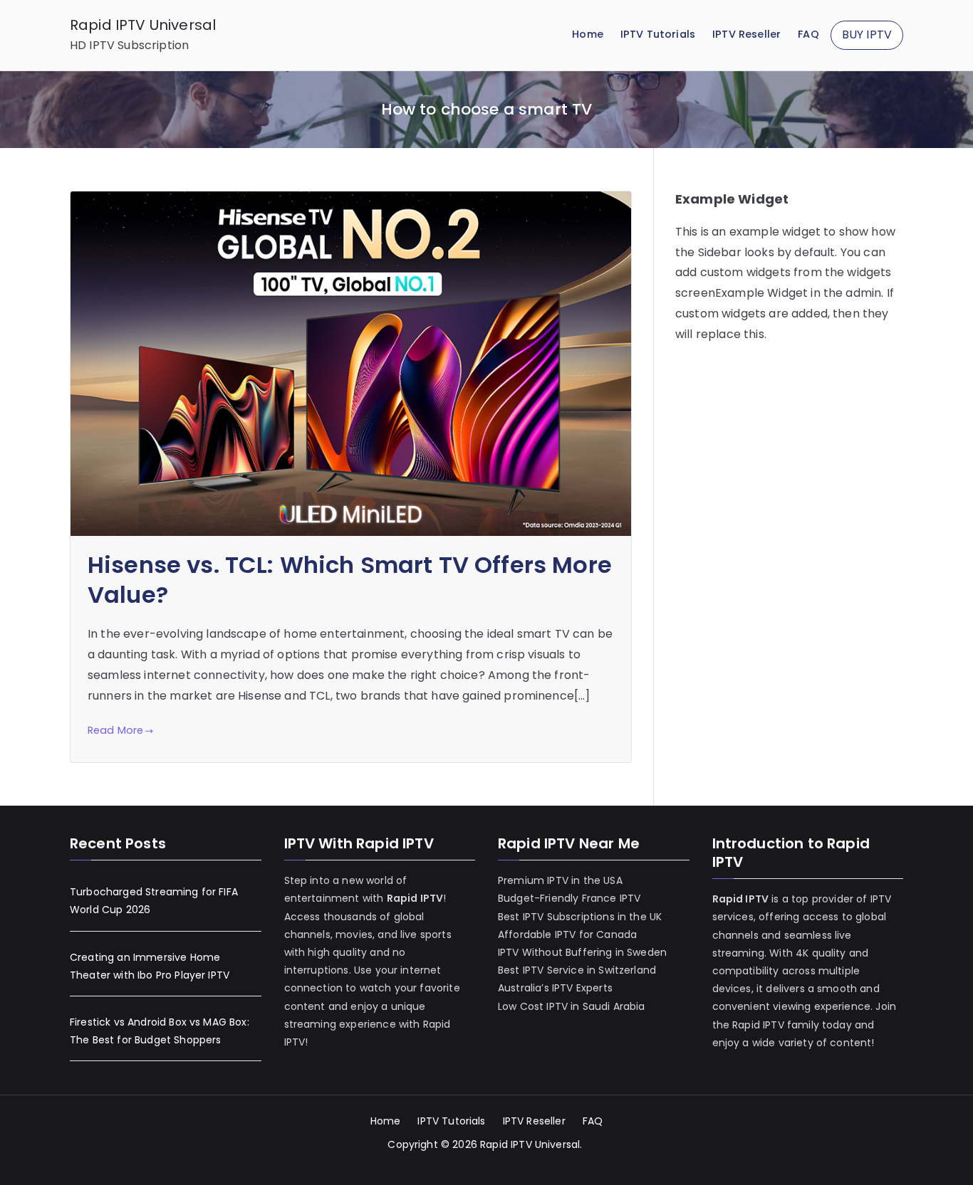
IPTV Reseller (746, 34)
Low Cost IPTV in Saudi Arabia (571, 1006)
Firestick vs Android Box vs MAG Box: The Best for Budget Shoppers (159, 1031)
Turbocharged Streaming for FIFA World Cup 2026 (154, 901)
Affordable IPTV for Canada (567, 934)
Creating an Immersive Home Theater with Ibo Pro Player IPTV (149, 966)
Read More (115, 730)
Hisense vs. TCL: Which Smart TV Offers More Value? (350, 580)
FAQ (808, 34)
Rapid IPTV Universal (143, 25)
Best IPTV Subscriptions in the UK (580, 917)
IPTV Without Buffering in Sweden (582, 952)
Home (587, 34)
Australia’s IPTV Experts (555, 988)
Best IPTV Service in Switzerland (577, 970)
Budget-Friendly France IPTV (569, 898)
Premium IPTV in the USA (560, 880)
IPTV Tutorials (657, 34)
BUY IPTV (867, 34)
